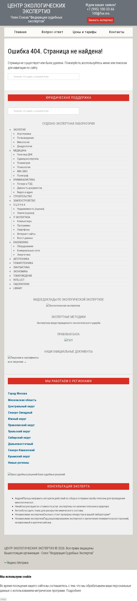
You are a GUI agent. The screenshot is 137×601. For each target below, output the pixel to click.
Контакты (117, 32)
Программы (23, 225)
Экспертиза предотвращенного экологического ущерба (68, 323)
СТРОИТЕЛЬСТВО (22, 196)
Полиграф (22, 175)
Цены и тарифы (85, 32)
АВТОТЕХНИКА (21, 259)
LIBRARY (17, 288)
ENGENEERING (20, 242)
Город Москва (17, 393)
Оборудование (25, 246)
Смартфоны (23, 229)
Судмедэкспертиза (28, 158)
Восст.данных (25, 238)
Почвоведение (25, 137)
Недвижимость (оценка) (30, 208)
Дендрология (24, 146)
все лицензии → (17, 361)
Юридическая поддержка (68, 97)
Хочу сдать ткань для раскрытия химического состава (52, 510)
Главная (20, 32)
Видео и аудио (25, 192)
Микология (23, 142)
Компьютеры (24, 221)
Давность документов (29, 188)
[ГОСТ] (68, 340)
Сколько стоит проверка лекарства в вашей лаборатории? (77, 514)
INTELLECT (18, 279)
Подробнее (73, 590)
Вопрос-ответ (52, 32)
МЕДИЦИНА (19, 150)
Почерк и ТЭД (24, 183)
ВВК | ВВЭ (22, 171)
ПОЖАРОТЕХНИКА (23, 263)
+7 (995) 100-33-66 (100, 9)
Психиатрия (23, 163)
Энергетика (23, 254)
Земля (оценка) (25, 213)
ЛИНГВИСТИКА (21, 267)
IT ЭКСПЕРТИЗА (21, 217)
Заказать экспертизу (100, 20)
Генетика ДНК (24, 154)
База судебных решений (51, 474)
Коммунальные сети (28, 250)
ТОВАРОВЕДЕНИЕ (22, 275)
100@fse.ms (101, 13)
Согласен (3, 599)
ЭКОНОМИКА (20, 271)
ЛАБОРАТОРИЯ (21, 284)
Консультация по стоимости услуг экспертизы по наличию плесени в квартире (64, 506)
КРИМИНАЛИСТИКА (24, 179)
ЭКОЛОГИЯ (19, 129)
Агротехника (24, 133)
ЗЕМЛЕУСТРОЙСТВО (24, 200)
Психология (23, 167)
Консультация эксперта (68, 486)
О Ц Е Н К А (19, 204)
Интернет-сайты (26, 234)
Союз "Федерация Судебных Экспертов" (67, 553)
